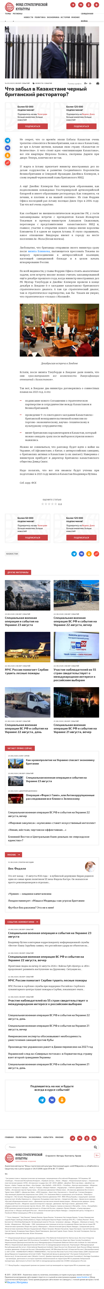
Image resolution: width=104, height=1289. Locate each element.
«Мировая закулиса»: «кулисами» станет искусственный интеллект (52, 822)
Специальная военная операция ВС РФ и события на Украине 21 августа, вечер (75, 728)
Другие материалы (18, 572)
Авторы (60, 1155)
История (65, 17)
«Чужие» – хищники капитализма (29, 893)
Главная (9, 1137)
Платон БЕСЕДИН (26, 862)
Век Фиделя (17, 868)
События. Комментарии (20, 922)
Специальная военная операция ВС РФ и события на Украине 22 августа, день (26, 728)
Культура (48, 1137)
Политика (40, 17)
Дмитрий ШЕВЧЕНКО (28, 791)
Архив (78, 1155)
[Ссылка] (7, 163)
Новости (28, 17)
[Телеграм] (7, 140)
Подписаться (32, 126)
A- (90, 83)
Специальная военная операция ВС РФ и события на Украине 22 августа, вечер (75, 621)
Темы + (8, 17)
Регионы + (17, 17)
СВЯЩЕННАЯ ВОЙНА (87, 17)
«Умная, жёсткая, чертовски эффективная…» (37, 829)
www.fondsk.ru (83, 1277)
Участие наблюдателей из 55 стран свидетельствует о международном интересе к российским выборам (75, 675)
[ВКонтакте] (7, 148)
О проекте (51, 1155)
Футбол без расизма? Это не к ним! (31, 907)
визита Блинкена (39, 251)
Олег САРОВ (24, 756)
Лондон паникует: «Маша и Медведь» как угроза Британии (46, 900)
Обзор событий (22, 83)
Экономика (53, 17)
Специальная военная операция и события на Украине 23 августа (22, 621)
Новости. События (43, 83)
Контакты (69, 1155)
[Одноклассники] (7, 155)
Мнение (75, 17)
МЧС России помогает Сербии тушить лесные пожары (26, 671)
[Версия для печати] (97, 83)
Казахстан (12, 553)
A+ (85, 83)
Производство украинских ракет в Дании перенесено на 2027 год (50, 1046)
